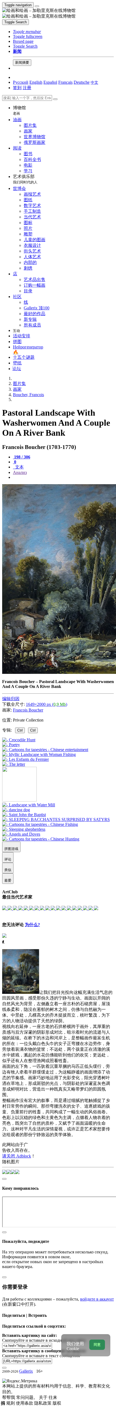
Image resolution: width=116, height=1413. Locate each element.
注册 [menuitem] (27, 87)
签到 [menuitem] (17, 87)
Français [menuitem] (65, 82)
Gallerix (26, 1371)
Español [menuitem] (50, 82)
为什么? (32, 924)
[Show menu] (37, 6)
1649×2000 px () (46, 704)
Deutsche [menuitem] (82, 82)
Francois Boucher (28, 710)
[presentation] (63, 477)
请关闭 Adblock (16, 1156)
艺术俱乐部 (25, 179)
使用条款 (25, 1403)
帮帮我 (9, 1397)
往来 (53, 1397)
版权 (57, 1403)
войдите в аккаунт (97, 1299)
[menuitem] (94, 82)
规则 (11, 1403)
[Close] (55, 99)
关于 (44, 1397)
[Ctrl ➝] (28, 805)
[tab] (21, 457)
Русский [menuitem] (20, 82)
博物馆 (19, 110)
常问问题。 (27, 1397)
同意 (97, 1345)
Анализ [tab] (20, 472)
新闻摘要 (22, 62)
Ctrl (20, 730)
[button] (27, 31)
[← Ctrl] (13, 764)
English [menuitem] (35, 82)
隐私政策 (43, 1403)
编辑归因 (10, 698)
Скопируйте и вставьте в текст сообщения (41, 1355)
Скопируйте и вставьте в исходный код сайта (44, 1340)
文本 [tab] (19, 467)
